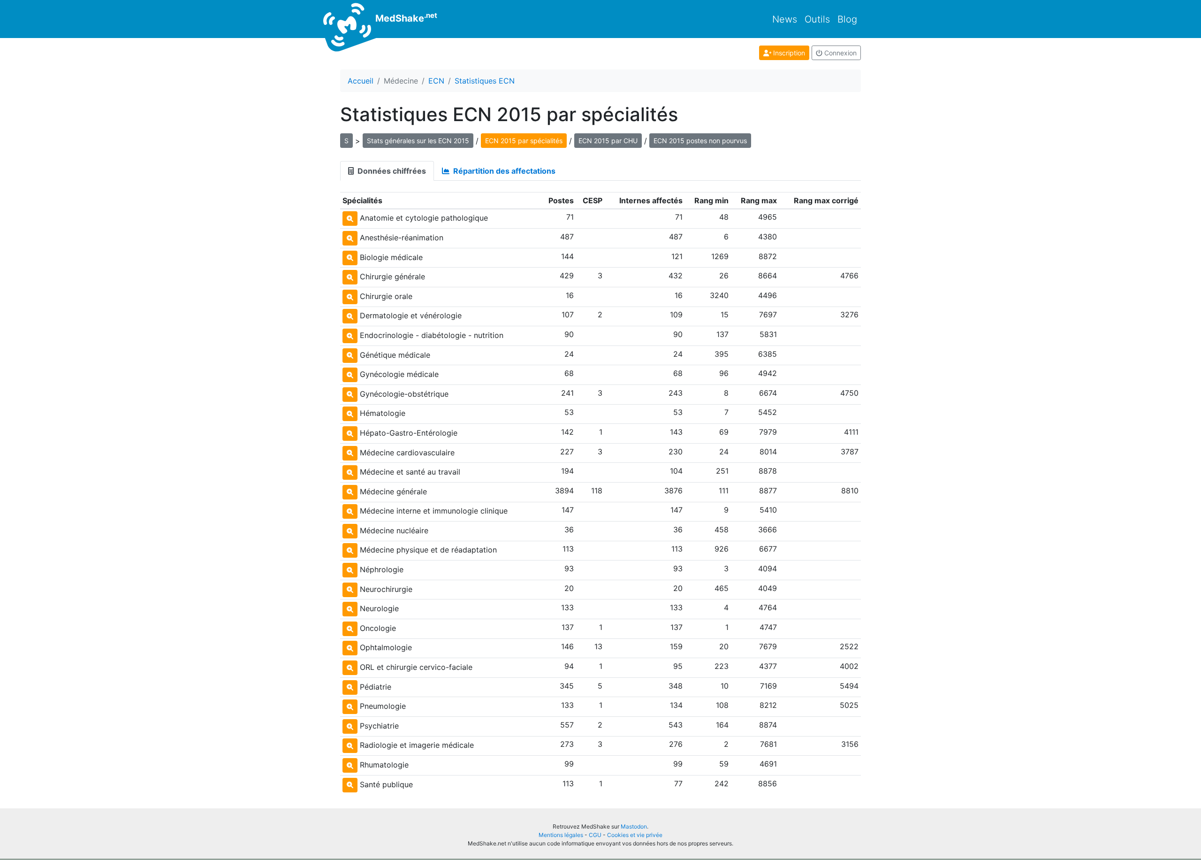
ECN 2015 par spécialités (523, 141)
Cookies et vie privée (634, 834)
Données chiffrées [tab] (391, 171)
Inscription (788, 53)
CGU (595, 834)
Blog (847, 19)
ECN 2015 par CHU (608, 141)
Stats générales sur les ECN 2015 (418, 141)
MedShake (405, 17)
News (784, 19)
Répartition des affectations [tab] (503, 171)
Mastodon (634, 826)
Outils (817, 19)
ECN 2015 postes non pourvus (700, 141)
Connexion (839, 53)
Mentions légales (561, 834)
